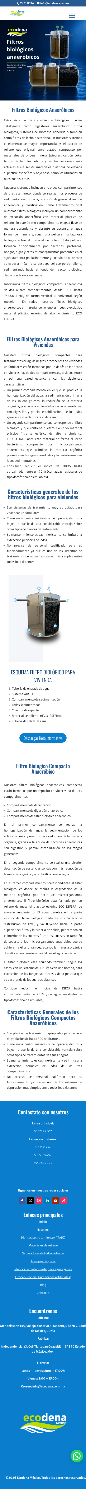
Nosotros (43, 1230)
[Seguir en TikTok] (64, 1200)
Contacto (43, 1293)
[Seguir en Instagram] (38, 1200)
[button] (77, 1456)
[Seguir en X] (30, 1200)
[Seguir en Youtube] (55, 1200)
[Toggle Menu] (72, 16)
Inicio (43, 1222)
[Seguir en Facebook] (22, 1200)
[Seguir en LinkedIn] (47, 1200)
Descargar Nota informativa (43, 738)
